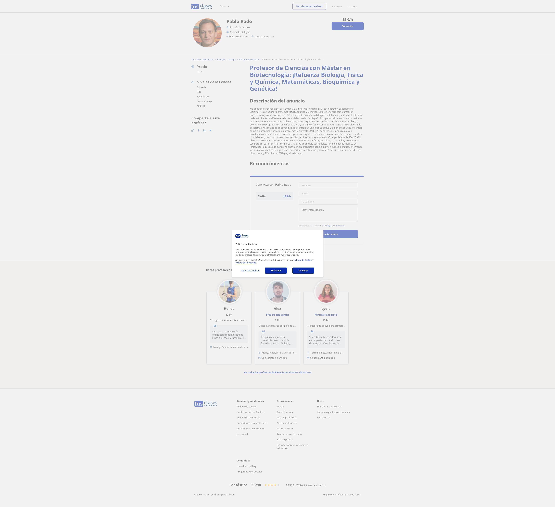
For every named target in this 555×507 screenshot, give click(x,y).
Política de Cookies (303, 260)
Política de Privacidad (245, 262)
